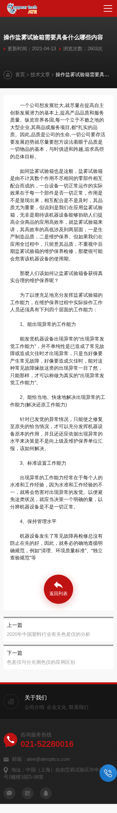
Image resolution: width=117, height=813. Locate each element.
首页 (20, 74)
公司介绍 (34, 707)
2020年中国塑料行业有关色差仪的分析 (48, 634)
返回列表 (58, 593)
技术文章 (40, 74)
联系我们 (78, 707)
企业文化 (56, 707)
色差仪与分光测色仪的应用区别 (41, 662)
